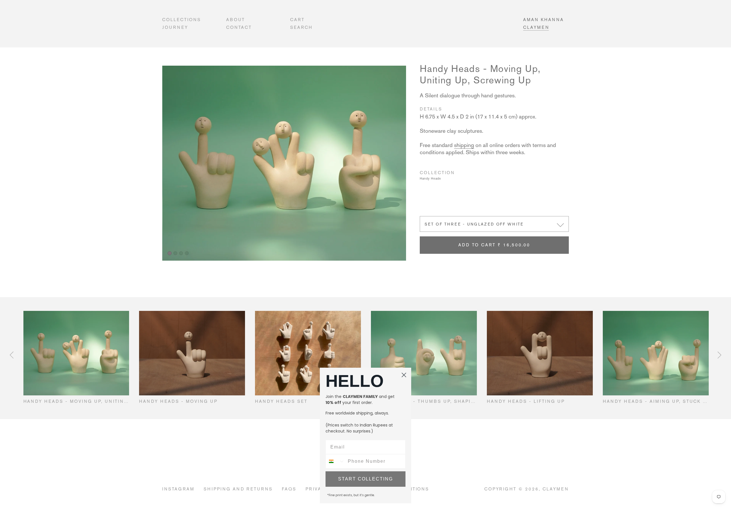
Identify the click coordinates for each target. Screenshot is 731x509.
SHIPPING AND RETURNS (238, 489)
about (235, 19)
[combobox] (335, 461)
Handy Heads (430, 178)
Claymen (536, 27)
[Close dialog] (404, 375)
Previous (11, 355)
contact (239, 27)
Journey (175, 27)
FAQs (289, 489)
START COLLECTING (365, 478)
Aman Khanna (543, 19)
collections (181, 19)
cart (297, 19)
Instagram (178, 489)
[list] (284, 163)
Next (719, 355)
